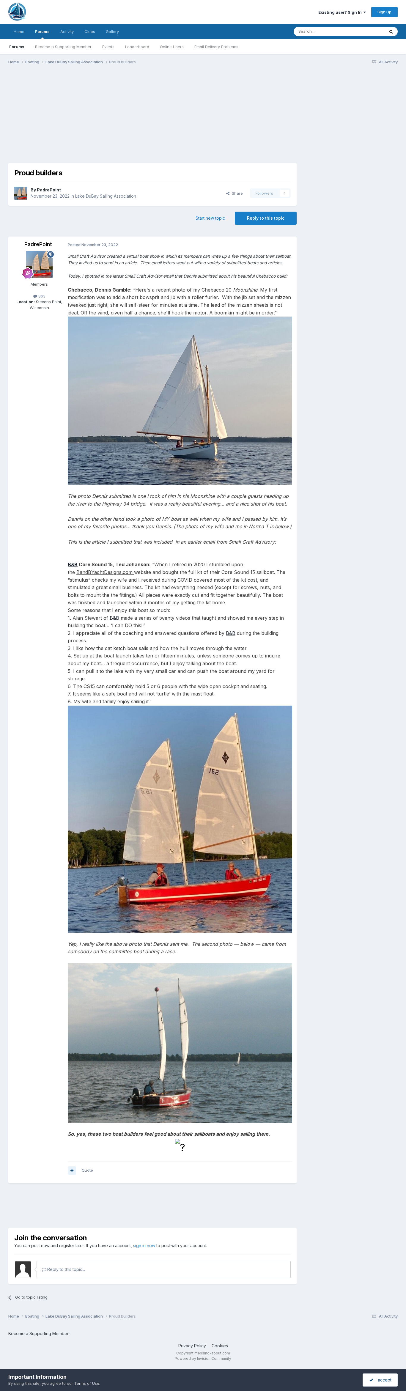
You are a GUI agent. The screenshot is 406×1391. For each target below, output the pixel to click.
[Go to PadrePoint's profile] (20, 193)
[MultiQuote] (72, 1170)
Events (108, 46)
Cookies (220, 1345)
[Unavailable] (180, 400)
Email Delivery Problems (216, 46)
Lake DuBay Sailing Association (105, 196)
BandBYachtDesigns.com (105, 572)
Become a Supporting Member (63, 46)
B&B (73, 564)
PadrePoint (49, 189)
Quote (87, 1170)
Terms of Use (86, 1383)
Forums (42, 31)
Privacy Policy (192, 1345)
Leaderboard (137, 46)
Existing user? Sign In (340, 12)
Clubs (89, 31)
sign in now (144, 1245)
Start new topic (210, 218)
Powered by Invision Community (203, 1358)
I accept (382, 1379)
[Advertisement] (116, 115)
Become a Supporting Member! (39, 1333)
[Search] (391, 31)
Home (19, 31)
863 (41, 296)
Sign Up (384, 12)
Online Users (172, 46)
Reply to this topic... (65, 1269)
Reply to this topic (265, 218)
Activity (67, 31)
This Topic (367, 31)
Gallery (112, 31)
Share (236, 193)
